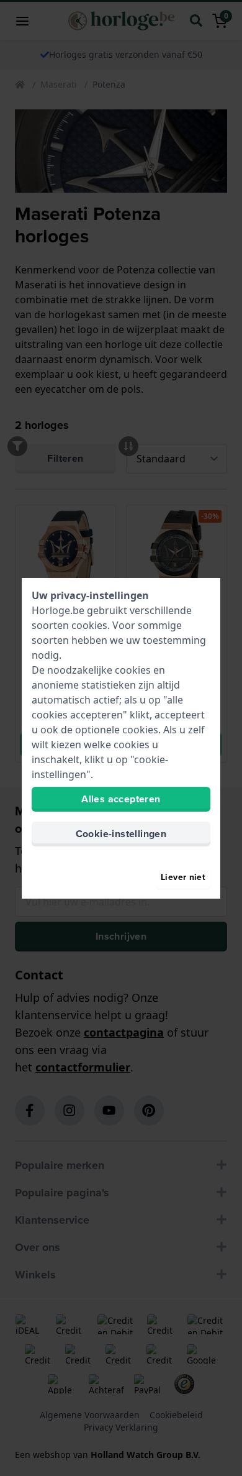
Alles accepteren (120, 799)
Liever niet (183, 877)
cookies (89, 625)
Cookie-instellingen (121, 834)
